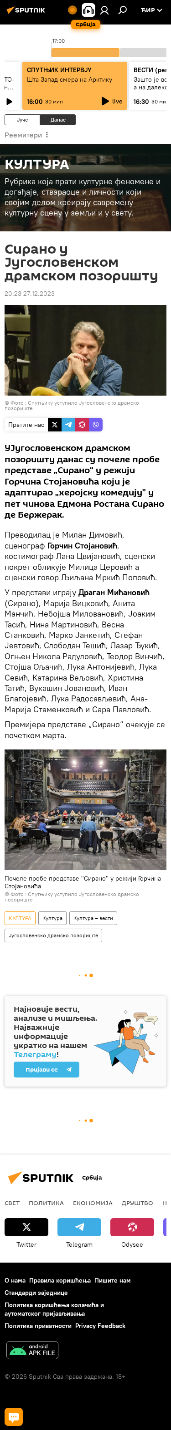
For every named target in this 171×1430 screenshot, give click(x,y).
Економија (93, 1203)
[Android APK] (32, 1351)
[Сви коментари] (14, 1417)
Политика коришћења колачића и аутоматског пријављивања (54, 1309)
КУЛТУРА (20, 918)
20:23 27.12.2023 (30, 293)
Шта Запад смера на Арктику (69, 79)
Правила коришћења (60, 1280)
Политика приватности (38, 1326)
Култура (52, 918)
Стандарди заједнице (36, 1292)
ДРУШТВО (137, 1203)
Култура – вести (93, 918)
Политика (46, 1203)
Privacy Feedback (100, 1326)
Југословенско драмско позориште (53, 935)
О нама (15, 1280)
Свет (12, 1203)
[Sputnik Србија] (27, 14)
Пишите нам (112, 1280)
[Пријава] (104, 10)
